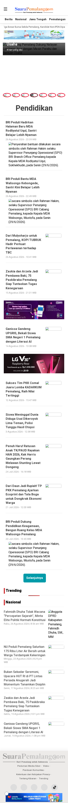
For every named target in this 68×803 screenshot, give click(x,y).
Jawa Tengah (37, 19)
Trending (43, 778)
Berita (8, 19)
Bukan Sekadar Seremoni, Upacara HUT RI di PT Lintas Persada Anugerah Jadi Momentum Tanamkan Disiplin (24, 678)
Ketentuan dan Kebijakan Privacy (33, 774)
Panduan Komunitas (33, 770)
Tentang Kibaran (27, 778)
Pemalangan (57, 19)
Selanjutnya (34, 578)
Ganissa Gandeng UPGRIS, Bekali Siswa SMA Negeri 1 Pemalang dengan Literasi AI (23, 728)
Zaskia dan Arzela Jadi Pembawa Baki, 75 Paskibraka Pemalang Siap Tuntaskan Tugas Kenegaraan (24, 704)
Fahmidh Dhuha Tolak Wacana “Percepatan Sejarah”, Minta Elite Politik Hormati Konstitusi (25, 616)
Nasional (20, 19)
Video (46, 766)
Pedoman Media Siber (28, 766)
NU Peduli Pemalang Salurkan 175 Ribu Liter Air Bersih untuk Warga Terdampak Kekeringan (24, 651)
